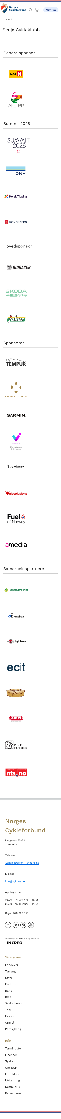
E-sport (10, 1016)
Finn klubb (13, 1074)
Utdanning (12, 1080)
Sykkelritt (12, 1061)
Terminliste (13, 1048)
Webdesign (10, 939)
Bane (8, 990)
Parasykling (13, 1029)
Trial (8, 1010)
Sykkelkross (13, 1003)
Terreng (10, 971)
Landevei (11, 965)
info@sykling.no (15, 881)
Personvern (13, 1093)
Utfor (8, 978)
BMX (8, 997)
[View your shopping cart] (37, 9)
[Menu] (51, 8)
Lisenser (11, 1055)
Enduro (10, 984)
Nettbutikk (12, 1087)
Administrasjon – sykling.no (22, 862)
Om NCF (11, 1067)
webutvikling (24, 939)
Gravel (9, 1022)
